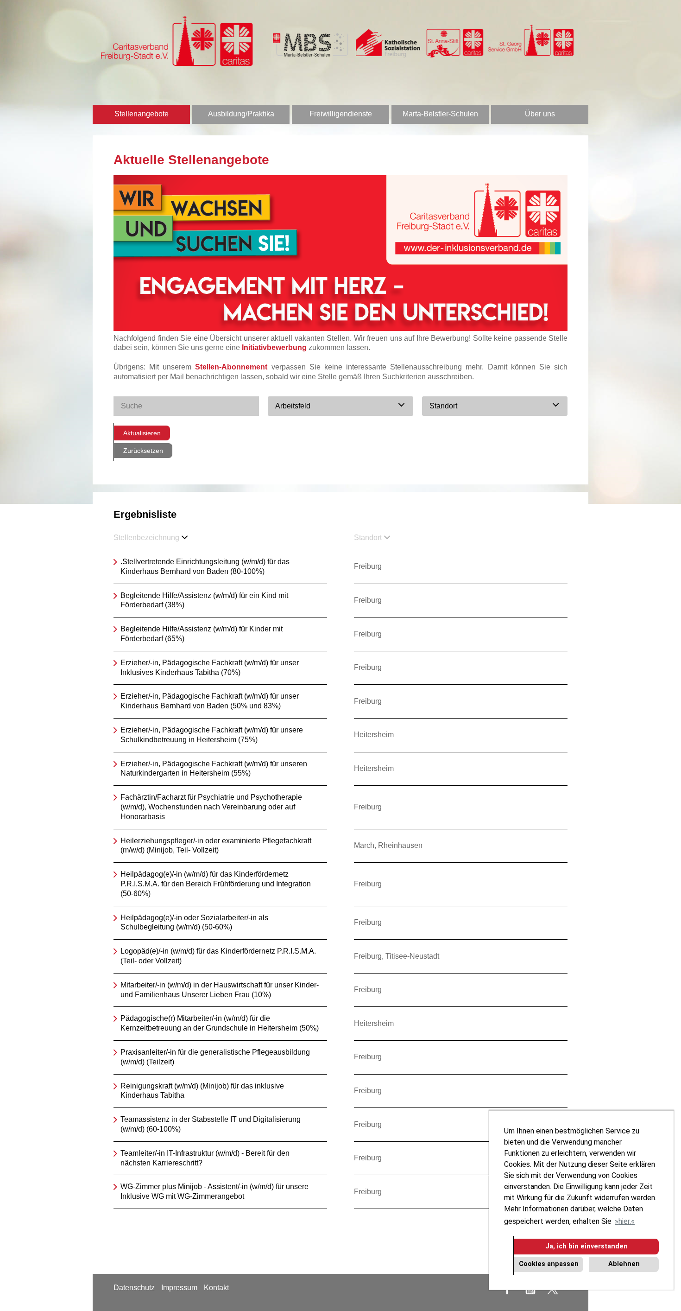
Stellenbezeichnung (146, 537)
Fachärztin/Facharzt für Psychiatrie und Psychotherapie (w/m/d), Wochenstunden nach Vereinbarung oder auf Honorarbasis (211, 807)
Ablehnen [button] (624, 1264)
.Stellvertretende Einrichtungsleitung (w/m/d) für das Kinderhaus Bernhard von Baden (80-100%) (205, 566)
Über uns (540, 114)
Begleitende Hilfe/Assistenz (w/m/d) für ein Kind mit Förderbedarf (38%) (204, 600)
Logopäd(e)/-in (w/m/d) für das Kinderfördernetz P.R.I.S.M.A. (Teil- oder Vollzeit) (218, 956)
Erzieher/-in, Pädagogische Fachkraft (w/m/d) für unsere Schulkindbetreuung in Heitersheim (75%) (211, 735)
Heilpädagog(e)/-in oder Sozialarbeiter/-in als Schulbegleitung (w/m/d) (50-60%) (194, 922)
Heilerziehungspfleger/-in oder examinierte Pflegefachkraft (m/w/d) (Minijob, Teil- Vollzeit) (215, 845)
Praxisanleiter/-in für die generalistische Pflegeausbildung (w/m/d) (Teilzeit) (215, 1057)
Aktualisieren (142, 433)
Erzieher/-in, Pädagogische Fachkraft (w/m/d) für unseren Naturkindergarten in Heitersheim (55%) (213, 768)
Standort (368, 537)
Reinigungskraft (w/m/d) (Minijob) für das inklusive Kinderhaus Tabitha (202, 1091)
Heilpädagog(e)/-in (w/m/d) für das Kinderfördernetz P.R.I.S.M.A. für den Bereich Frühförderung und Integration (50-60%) (215, 883)
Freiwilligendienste (340, 114)
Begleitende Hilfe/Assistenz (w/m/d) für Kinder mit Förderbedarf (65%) (201, 634)
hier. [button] (624, 1221)
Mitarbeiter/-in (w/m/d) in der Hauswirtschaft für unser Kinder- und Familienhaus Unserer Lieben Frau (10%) (219, 990)
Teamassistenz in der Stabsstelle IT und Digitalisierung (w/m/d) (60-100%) (210, 1124)
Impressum (179, 1288)
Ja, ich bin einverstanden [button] (586, 1246)
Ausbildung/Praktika (241, 114)
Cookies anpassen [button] (549, 1264)
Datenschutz (134, 1288)
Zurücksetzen (143, 450)
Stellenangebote (141, 114)
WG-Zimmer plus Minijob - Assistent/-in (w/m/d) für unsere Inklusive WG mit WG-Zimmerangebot (214, 1191)
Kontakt (216, 1288)
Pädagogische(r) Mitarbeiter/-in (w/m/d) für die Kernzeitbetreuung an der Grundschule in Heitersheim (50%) (219, 1023)
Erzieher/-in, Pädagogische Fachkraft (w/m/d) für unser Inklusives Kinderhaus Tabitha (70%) (209, 667)
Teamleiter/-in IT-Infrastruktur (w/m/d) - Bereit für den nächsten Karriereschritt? (205, 1158)
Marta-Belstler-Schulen (440, 114)
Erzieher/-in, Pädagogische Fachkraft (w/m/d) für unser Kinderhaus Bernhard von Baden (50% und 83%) (209, 701)
